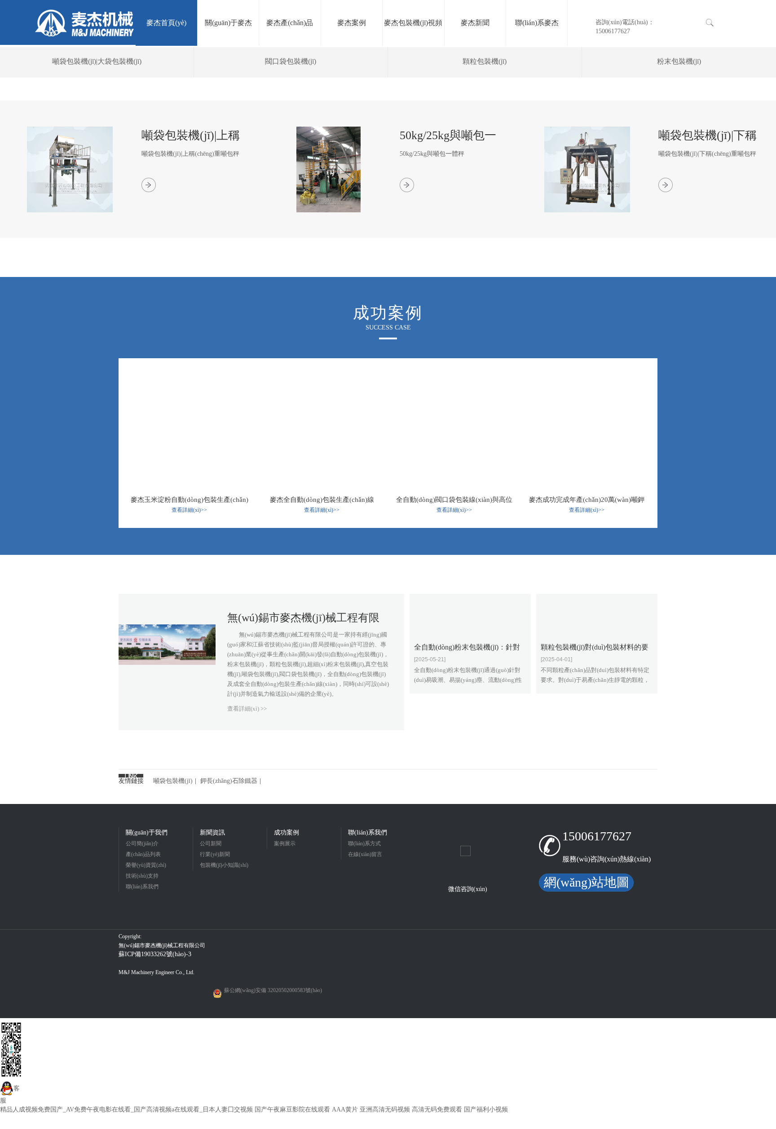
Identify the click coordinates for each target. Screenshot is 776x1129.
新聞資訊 (212, 832)
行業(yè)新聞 (215, 854)
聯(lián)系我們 (142, 886)
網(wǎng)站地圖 (586, 882)
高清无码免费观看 (437, 1109)
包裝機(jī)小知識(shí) (224, 865)
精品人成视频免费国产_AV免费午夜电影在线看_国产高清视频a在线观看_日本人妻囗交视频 (126, 1109)
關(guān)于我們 (147, 832)
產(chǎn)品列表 (143, 854)
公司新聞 (210, 843)
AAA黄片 (345, 1109)
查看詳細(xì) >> (247, 708)
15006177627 (596, 836)
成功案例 (286, 832)
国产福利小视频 (486, 1109)
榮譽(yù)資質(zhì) (146, 865)
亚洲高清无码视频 (385, 1109)
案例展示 (284, 843)
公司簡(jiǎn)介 (142, 843)
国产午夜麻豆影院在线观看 (292, 1109)
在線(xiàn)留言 (365, 854)
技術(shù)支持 (142, 876)
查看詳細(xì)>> (189, 510)
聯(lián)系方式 (364, 843)
